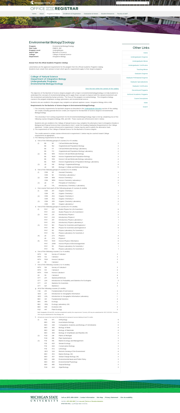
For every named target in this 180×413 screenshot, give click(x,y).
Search (145, 107)
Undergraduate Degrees (139, 57)
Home (34, 14)
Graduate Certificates (140, 86)
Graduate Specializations (139, 82)
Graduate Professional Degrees (137, 78)
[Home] (54, 8)
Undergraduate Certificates (138, 65)
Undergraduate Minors (140, 61)
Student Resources (107, 14)
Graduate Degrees (141, 73)
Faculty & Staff (122, 14)
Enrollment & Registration (72, 14)
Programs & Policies (53, 14)
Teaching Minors (142, 69)
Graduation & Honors (91, 14)
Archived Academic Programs (137, 94)
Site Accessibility (126, 397)
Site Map (100, 397)
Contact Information (87, 397)
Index (146, 102)
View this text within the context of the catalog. (102, 88)
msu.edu (81, 401)
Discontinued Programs (140, 90)
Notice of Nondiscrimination (94, 401)
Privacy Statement (111, 397)
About (41, 14)
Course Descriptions (141, 98)
